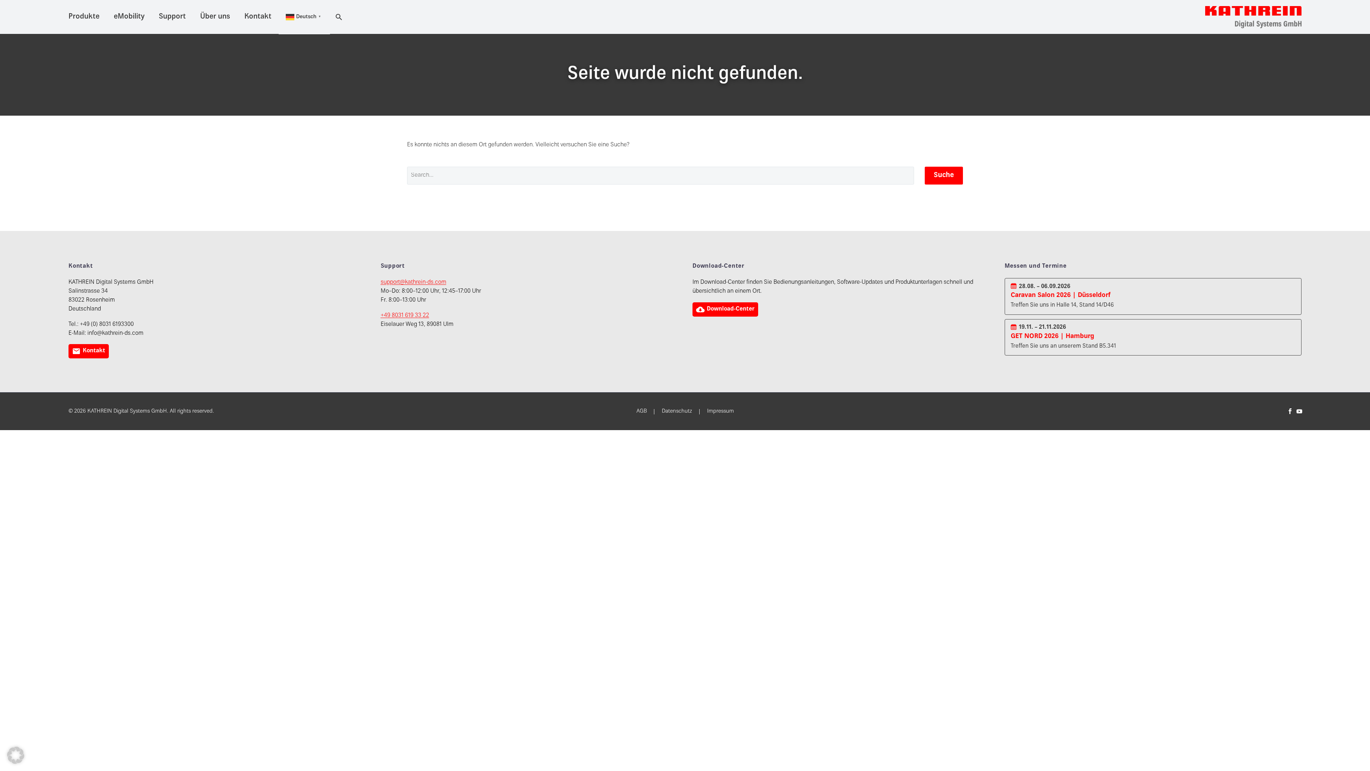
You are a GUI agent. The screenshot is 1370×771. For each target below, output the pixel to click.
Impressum (720, 411)
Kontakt (258, 17)
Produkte (84, 17)
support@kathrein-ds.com (413, 282)
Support (172, 17)
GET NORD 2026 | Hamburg (1052, 336)
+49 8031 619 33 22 (405, 315)
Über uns (215, 17)
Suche (944, 175)
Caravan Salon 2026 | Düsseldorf (1061, 295)
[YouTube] (1299, 411)
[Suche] (337, 17)
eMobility (129, 17)
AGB (641, 411)
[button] (15, 755)
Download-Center (725, 309)
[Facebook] (1290, 411)
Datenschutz (677, 411)
